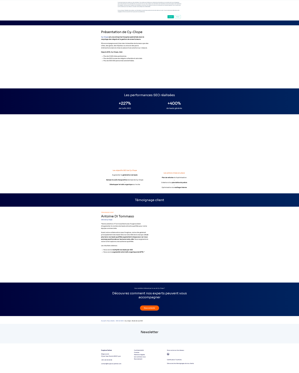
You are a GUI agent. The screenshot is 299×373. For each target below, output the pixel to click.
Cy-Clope (104, 37)
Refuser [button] (177, 16)
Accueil (103, 321)
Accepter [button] (171, 16)
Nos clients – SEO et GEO (115, 321)
